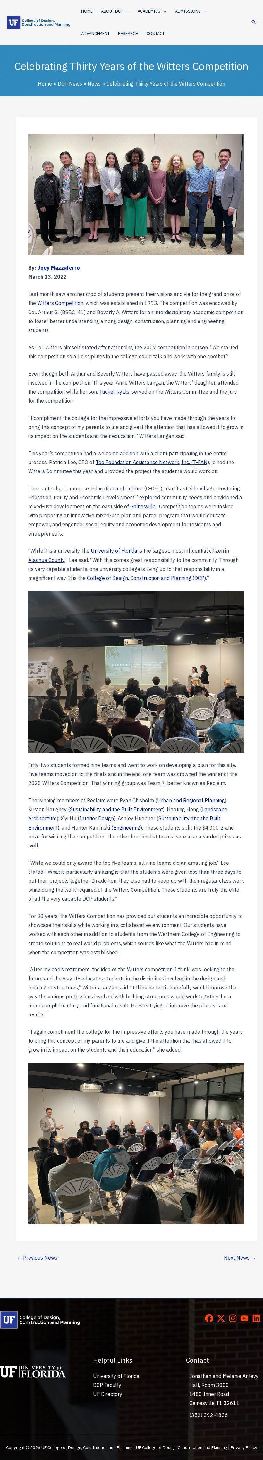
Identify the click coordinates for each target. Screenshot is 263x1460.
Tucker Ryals (114, 391)
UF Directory (107, 1394)
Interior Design (97, 818)
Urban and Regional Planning (191, 800)
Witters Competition (60, 303)
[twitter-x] (222, 1318)
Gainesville (143, 506)
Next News (240, 1258)
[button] (126, 11)
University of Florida (114, 550)
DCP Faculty (107, 1385)
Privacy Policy (244, 1447)
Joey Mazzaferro (59, 267)
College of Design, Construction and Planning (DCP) (146, 578)
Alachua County (46, 560)
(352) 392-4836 (208, 1415)
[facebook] (210, 1318)
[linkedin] (257, 1318)
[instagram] (234, 1318)
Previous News (37, 1258)
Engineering (126, 827)
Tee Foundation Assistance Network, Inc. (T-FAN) (152, 462)
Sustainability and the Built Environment (116, 809)
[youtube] (245, 1318)
